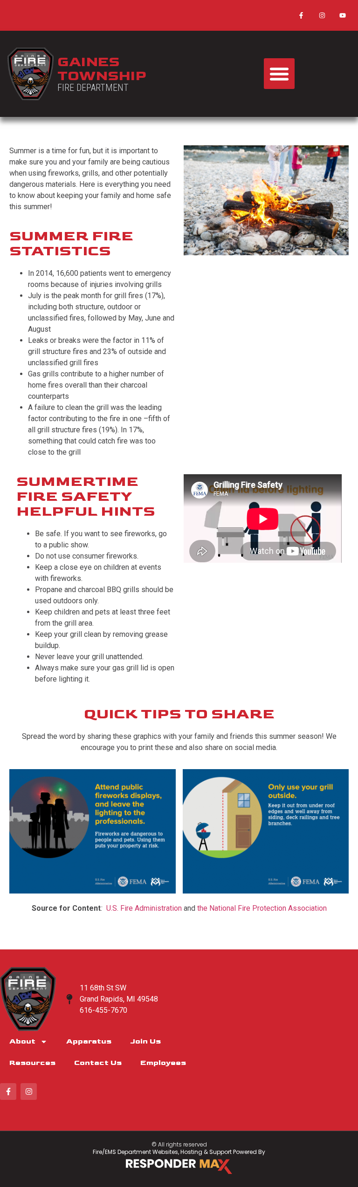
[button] (279, 73)
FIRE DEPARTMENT (93, 87)
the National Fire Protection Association (261, 908)
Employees (163, 1062)
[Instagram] (322, 15)
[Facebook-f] (301, 15)
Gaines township (101, 69)
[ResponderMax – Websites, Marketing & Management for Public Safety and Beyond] (179, 1166)
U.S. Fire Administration (145, 908)
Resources (32, 1062)
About (22, 1041)
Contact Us (98, 1062)
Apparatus (88, 1041)
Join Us (145, 1041)
